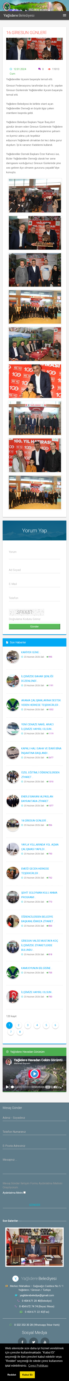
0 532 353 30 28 (23, 1324)
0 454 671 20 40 (31, 1300)
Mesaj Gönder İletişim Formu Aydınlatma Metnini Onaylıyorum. (32, 1185)
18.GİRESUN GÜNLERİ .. (34, 820)
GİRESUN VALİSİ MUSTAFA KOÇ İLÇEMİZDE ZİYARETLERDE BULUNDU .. (39, 945)
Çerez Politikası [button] (38, 1365)
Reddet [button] (11, 1374)
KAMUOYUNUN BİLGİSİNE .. (36, 968)
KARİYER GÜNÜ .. (31, 652)
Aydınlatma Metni (13, 1192)
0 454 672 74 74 (28, 1306)
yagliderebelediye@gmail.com (37, 1295)
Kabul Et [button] (27, 1374)
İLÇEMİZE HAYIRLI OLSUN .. (37, 992)
